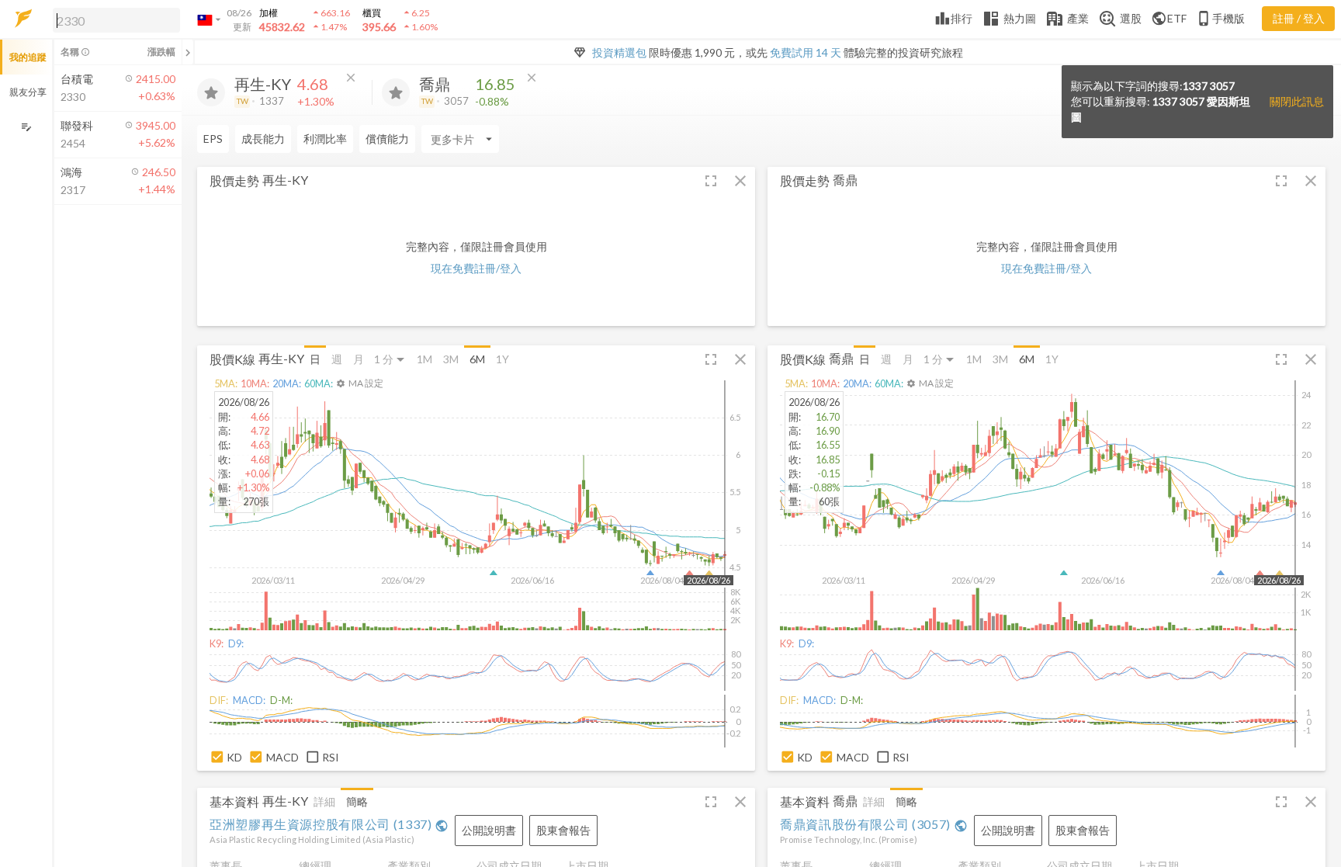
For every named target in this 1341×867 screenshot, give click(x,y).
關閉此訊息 (1297, 101)
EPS (213, 138)
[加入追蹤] (211, 92)
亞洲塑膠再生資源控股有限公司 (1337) (329, 824)
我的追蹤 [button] (28, 57)
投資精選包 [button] (619, 52)
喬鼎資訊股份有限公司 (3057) (874, 824)
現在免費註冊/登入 (476, 268)
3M (451, 359)
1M (424, 359)
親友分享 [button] (28, 92)
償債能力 (387, 138)
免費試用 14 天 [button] (805, 52)
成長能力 (263, 138)
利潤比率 (325, 138)
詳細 (324, 801)
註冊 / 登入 (1299, 18)
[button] (113, 19)
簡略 (357, 801)
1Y (502, 359)
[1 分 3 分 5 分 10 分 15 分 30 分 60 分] (390, 359)
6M (477, 359)
